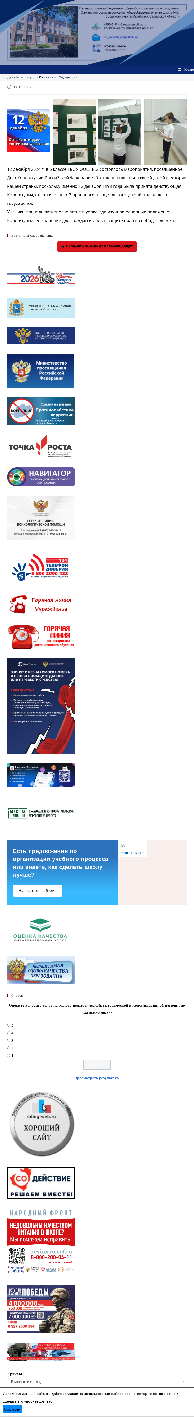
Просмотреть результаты (97, 1078)
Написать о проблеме (37, 891)
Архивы (14, 1374)
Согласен (12, 1409)
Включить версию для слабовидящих (99, 246)
